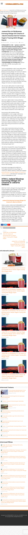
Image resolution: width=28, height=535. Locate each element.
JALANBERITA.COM (23, 515)
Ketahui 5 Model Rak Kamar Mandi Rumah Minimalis (15, 435)
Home (2, 10)
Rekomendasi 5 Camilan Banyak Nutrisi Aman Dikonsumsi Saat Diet (12, 411)
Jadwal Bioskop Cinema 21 (9, 227)
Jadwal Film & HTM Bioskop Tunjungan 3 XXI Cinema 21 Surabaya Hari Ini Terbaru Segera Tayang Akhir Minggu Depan (13, 291)
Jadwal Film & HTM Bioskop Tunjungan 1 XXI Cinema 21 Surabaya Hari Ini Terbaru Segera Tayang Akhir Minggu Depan (13, 451)
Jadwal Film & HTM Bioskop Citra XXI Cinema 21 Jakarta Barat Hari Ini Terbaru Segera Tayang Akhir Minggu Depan (12, 495)
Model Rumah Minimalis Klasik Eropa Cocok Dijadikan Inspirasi (12, 421)
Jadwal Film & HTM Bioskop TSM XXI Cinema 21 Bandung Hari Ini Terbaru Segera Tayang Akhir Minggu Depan (14, 312)
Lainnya (6, 10)
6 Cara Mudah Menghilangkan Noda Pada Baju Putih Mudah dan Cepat (17, 391)
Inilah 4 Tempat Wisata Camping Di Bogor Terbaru (14, 426)
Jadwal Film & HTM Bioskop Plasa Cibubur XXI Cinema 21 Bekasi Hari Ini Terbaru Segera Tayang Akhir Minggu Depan (13, 376)
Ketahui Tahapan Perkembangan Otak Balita (13, 401)
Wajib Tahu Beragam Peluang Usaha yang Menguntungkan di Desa (11, 445)
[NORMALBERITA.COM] (14, 4)
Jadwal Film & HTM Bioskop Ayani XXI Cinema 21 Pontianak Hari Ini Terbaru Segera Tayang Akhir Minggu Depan (13, 269)
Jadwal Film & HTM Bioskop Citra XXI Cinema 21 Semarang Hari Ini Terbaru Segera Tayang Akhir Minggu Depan (10, 235)
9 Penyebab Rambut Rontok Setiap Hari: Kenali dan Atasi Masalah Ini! (13, 430)
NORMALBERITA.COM (11, 515)
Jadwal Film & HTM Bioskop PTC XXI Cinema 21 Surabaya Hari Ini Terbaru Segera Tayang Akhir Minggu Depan (14, 355)
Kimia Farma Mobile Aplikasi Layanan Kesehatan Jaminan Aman (13, 482)
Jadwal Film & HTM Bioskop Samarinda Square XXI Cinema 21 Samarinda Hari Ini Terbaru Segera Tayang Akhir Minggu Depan (13, 477)
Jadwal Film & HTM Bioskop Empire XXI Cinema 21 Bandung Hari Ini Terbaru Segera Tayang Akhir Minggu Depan (13, 458)
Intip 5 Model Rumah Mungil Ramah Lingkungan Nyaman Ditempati (12, 396)
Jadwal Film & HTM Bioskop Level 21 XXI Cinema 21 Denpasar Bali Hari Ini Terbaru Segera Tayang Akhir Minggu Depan (17, 243)
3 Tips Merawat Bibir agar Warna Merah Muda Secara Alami (12, 416)
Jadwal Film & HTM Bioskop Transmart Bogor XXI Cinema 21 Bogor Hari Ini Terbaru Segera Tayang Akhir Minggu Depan (13, 333)
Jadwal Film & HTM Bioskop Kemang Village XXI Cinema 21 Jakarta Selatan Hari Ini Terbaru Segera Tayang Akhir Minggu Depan (12, 488)
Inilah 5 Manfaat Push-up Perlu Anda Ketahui (17, 405)
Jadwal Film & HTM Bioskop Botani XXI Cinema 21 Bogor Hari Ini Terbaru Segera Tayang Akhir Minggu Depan (13, 464)
